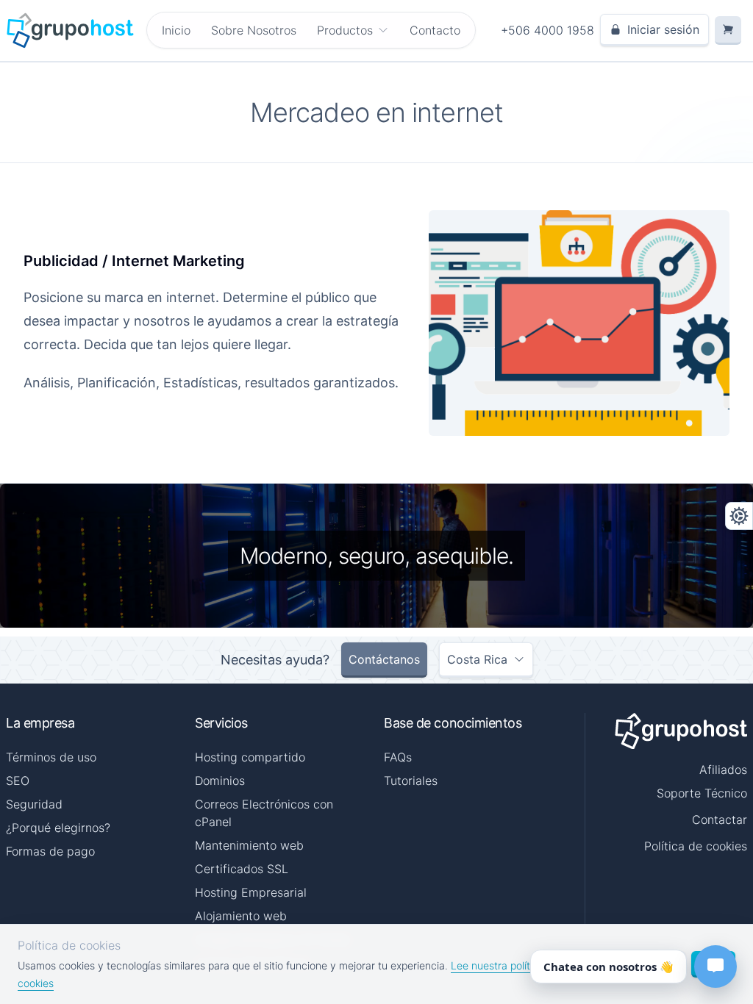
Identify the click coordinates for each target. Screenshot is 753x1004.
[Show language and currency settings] (739, 516)
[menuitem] (353, 30)
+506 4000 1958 (547, 30)
